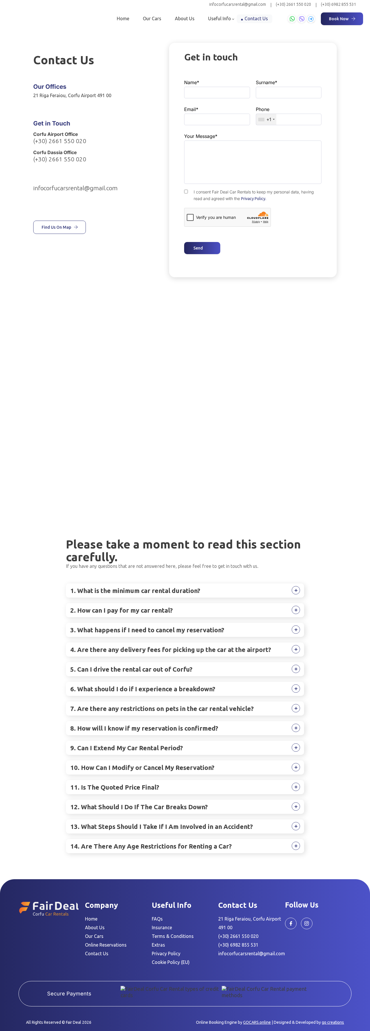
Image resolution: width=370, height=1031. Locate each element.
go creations (333, 1022)
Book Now (339, 18)
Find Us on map (56, 227)
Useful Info (219, 18)
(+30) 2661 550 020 (293, 4)
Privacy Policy (166, 953)
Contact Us (256, 18)
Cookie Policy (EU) (171, 962)
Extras (158, 944)
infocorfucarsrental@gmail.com (237, 4)
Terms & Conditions (173, 936)
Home (123, 18)
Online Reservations (106, 944)
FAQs (157, 918)
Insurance (162, 927)
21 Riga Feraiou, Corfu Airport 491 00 (72, 95)
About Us (185, 18)
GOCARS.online (257, 1022)
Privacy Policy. (253, 198)
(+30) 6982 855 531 (338, 4)
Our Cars (152, 18)
